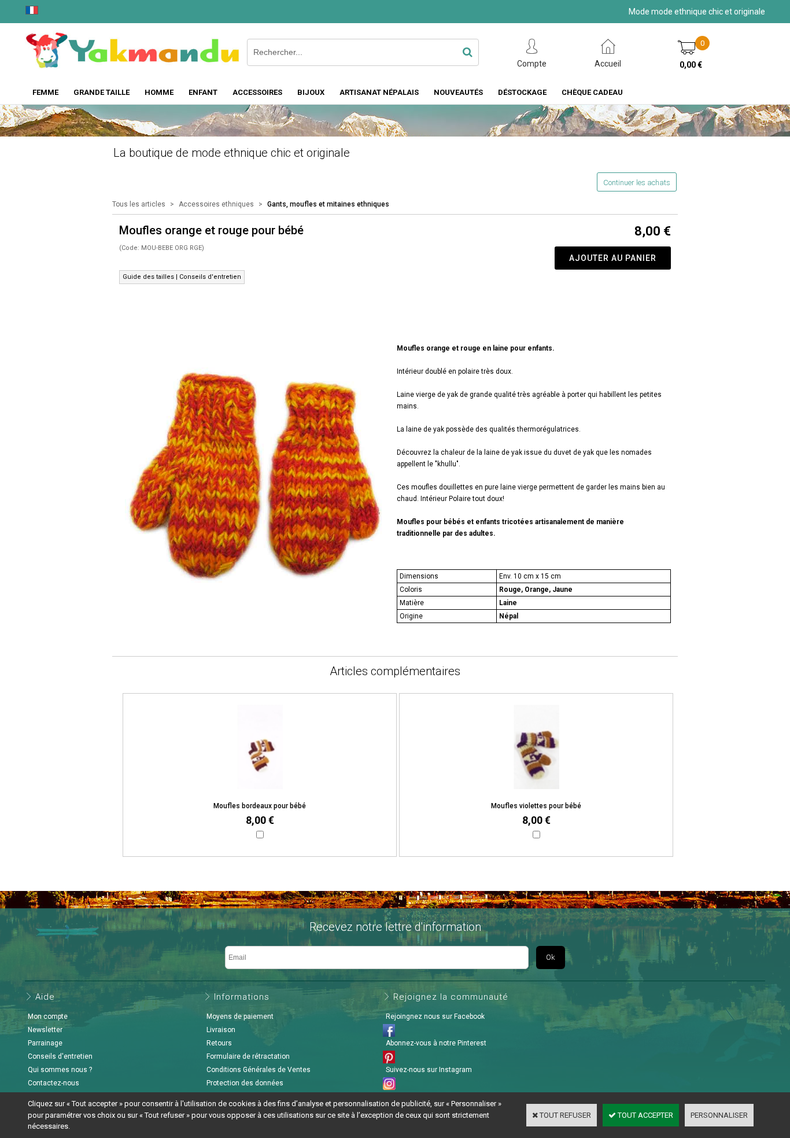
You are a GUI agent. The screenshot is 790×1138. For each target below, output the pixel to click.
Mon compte (48, 1016)
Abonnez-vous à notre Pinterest (436, 1043)
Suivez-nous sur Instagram (429, 1070)
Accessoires (257, 92)
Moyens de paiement (240, 1016)
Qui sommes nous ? (60, 1070)
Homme (159, 92)
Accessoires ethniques (216, 204)
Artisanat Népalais (379, 92)
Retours (219, 1043)
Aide (45, 997)
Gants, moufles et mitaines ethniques (328, 204)
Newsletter (45, 1030)
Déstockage (522, 92)
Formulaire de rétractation (248, 1056)
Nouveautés (458, 92)
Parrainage (45, 1043)
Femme (45, 92)
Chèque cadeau (592, 92)
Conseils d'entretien (60, 1056)
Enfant (203, 92)
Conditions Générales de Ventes (258, 1070)
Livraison (220, 1030)
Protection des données (244, 1083)
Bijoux (310, 92)
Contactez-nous (53, 1083)
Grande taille (101, 92)
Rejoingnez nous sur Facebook (435, 1016)
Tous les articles (138, 204)
